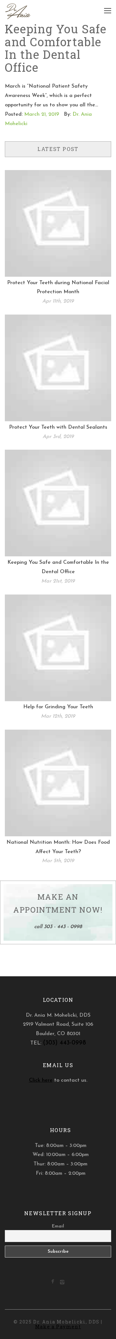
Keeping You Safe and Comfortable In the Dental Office (56, 48)
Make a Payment (58, 1326)
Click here (41, 1080)
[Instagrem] (62, 1283)
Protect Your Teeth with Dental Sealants (58, 427)
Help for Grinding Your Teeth (58, 707)
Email (58, 1226)
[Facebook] (52, 1282)
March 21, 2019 (41, 114)
